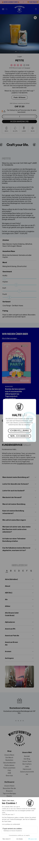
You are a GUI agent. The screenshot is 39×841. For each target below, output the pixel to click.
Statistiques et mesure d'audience (13, 830)
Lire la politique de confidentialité (11, 824)
